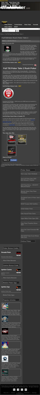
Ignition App (5, 287)
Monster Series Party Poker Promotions (28, 192)
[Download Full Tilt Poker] (8, 98)
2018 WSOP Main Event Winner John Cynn (30, 236)
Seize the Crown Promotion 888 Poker (30, 230)
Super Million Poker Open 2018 (29, 218)
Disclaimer (27, 392)
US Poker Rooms (15, 3)
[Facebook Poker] (18, 390)
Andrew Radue (20, 40)
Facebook (13, 160)
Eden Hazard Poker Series (28, 213)
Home (4, 22)
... (7, 295)
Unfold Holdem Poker (27, 208)
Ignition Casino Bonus (5, 273)
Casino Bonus (18, 24)
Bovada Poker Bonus (7, 256)
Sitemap (34, 392)
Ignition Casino (6, 269)
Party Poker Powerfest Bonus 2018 (29, 224)
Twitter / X (6, 160)
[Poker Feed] (14, 390)
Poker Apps (4, 2)
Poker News (15, 5)
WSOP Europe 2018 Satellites (29, 204)
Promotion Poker (6, 5)
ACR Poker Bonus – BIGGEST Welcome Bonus (29, 185)
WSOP (16, 27)
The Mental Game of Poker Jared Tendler (30, 198)
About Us (6, 392)
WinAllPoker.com (23, 386)
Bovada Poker (6, 252)
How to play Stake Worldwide (29, 174)
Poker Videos (8, 27)
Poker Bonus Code (14, 2)
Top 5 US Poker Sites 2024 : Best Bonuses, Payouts (29, 179)
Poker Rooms (8, 24)
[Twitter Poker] (22, 390)
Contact (13, 392)
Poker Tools (27, 24)
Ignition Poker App (6, 291)
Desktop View (4, 0)
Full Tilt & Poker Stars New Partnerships (11, 164)
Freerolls (3, 6)
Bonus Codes (5, 3)
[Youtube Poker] (26, 390)
